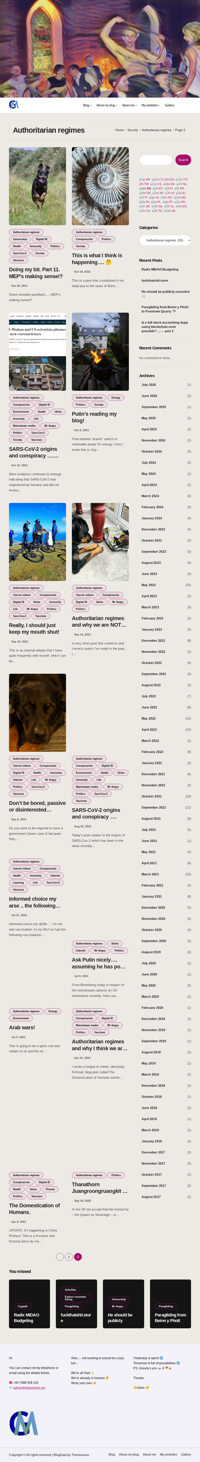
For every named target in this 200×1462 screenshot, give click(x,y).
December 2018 (153, 1085)
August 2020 (151, 952)
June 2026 (149, 396)
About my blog (105, 105)
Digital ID (41, 239)
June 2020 (149, 974)
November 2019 (153, 1030)
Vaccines (18, 260)
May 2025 (149, 418)
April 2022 (149, 729)
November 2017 (153, 1163)
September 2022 (154, 674)
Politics (55, 246)
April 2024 (149, 485)
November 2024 (153, 440)
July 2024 (149, 462)
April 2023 (149, 596)
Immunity (35, 246)
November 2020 (153, 918)
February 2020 (152, 1007)
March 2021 (150, 874)
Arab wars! (22, 1027)
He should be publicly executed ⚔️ (165, 294)
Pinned (50, 1189)
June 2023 (149, 574)
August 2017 (151, 1197)
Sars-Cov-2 (19, 253)
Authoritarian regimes (26, 232)
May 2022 (149, 718)
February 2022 (152, 752)
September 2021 (154, 807)
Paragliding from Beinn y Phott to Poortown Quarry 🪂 (165, 309)
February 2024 (152, 507)
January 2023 (152, 629)
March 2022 (150, 740)
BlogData (60, 1455)
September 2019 (154, 1041)
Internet (17, 779)
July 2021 (149, 829)
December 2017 (153, 1152)
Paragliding (72, 1306)
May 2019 (149, 1063)
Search (183, 160)
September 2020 (154, 941)
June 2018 (149, 1108)
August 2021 (151, 818)
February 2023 (152, 618)
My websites (150, 105)
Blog (86, 105)
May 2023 (149, 585)
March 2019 (150, 1074)
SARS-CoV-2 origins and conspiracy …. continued (33, 455)
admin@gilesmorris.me (29, 1387)
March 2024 (150, 496)
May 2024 (149, 473)
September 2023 (154, 551)
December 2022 (153, 640)
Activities (70, 1289)
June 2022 (149, 707)
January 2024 (152, 518)
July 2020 (149, 963)
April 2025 (149, 429)
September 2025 (154, 407)
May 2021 (149, 852)
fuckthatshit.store (155, 280)
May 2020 (149, 985)
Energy (116, 397)
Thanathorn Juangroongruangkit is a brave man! (99, 1191)
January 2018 (152, 1141)
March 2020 (150, 996)
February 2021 (152, 885)
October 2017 (152, 1174)
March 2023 (150, 607)
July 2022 (149, 696)
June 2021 (149, 841)
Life (36, 418)
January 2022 (152, 763)
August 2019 (151, 1052)
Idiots (58, 411)
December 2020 (153, 907)
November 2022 (153, 651)
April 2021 (149, 863)
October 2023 (152, 540)
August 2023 (151, 562)
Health (17, 246)
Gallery (169, 105)
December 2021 (153, 774)
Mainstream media (24, 425)
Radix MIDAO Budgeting (160, 269)
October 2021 (152, 796)
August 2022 (151, 685)
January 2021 (152, 896)
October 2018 (152, 1096)
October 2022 (152, 663)
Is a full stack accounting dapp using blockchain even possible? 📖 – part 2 (165, 327)
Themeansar (80, 1455)
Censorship (20, 239)
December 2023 (153, 529)
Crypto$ (22, 1306)
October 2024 (152, 451)
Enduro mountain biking (75, 1298)
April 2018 (149, 1119)
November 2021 (153, 785)
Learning (18, 882)
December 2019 (153, 1019)
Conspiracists (84, 239)
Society (39, 253)
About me (128, 105)
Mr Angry (50, 425)
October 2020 (152, 930)
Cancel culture (21, 595)
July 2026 (149, 384)
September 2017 (154, 1185)
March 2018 (150, 1130)
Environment (21, 411)
